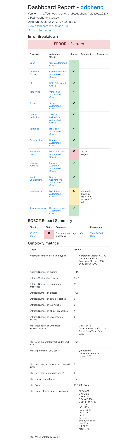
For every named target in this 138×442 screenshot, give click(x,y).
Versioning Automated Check (55, 94)
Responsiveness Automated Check (57, 211)
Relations (34, 128)
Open (32, 63)
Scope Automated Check (55, 106)
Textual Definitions (35, 116)
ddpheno (92, 7)
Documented (36, 140)
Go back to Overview (41, 30)
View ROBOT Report (96, 234)
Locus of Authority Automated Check (55, 167)
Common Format (34, 73)
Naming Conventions (36, 178)
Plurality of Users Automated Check (58, 154)
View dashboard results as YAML (48, 26)
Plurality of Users (35, 153)
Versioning (35, 91)
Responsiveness (38, 208)
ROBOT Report (33, 234)
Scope (33, 103)
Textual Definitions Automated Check (55, 118)
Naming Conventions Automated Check (55, 181)
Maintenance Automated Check (55, 194)
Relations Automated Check (55, 131)
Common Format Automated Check (57, 74)
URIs (32, 83)
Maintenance (36, 191)
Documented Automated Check (55, 143)
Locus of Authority (34, 164)
